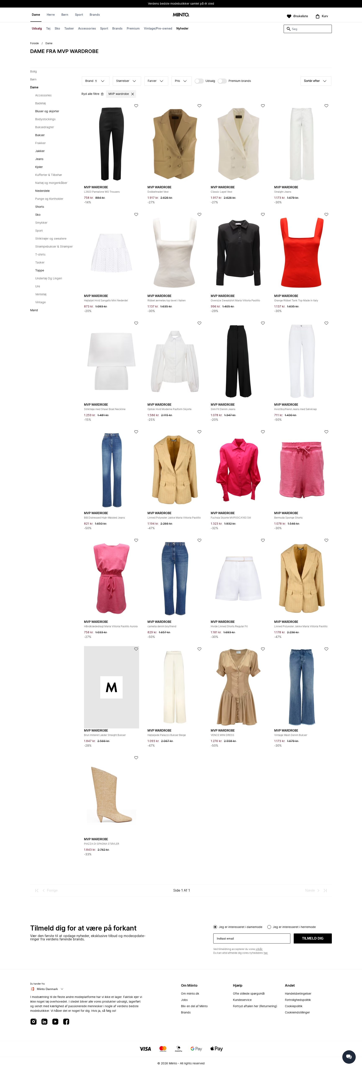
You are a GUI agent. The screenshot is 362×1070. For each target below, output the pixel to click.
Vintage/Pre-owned (158, 28)
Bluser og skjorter (47, 111)
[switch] (205, 81)
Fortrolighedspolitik (298, 1000)
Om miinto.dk (190, 993)
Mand (34, 310)
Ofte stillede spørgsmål (249, 993)
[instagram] (33, 1022)
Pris (177, 81)
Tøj (48, 28)
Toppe (39, 270)
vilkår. (259, 949)
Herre (51, 14)
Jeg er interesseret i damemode (240, 927)
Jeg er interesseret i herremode (294, 927)
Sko (57, 28)
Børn (64, 14)
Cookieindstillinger (297, 1012)
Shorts (39, 206)
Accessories (87, 28)
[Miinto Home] (181, 15)
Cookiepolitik (294, 1006)
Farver (152, 81)
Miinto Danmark (47, 989)
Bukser (40, 135)
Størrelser (122, 81)
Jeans (39, 159)
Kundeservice (242, 1000)
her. (266, 953)
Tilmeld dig (312, 938)
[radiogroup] (272, 926)
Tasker (69, 28)
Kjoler (39, 167)
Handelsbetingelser (298, 993)
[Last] (325, 890)
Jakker (40, 151)
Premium (133, 28)
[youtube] (55, 1022)
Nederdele (42, 191)
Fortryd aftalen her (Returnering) (255, 1006)
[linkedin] (44, 1022)
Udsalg (37, 28)
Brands (117, 28)
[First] (36, 890)
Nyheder (182, 28)
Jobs (184, 1000)
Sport (104, 28)
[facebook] (66, 1022)
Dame (36, 14)
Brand (91, 81)
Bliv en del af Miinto (194, 1006)
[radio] (215, 927)
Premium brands (240, 81)
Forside (34, 43)
